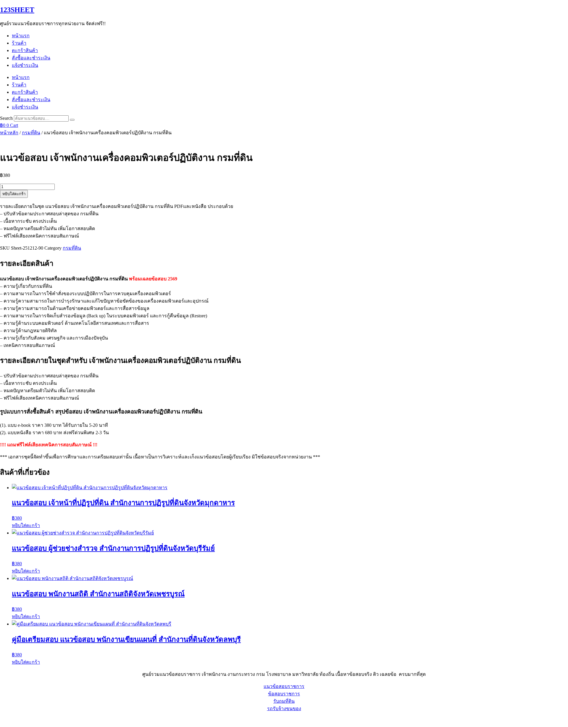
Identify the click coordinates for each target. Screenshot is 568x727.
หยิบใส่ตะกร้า (13, 194)
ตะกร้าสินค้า (25, 50)
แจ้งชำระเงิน (25, 65)
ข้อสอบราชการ (284, 693)
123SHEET (17, 10)
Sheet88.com (12, 719)
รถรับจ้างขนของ (284, 708)
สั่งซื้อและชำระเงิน (31, 57)
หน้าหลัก (9, 132)
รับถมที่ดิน (284, 701)
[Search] (72, 120)
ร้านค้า (19, 43)
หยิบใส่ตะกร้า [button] (26, 525)
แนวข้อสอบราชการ (284, 686)
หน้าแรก (21, 35)
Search (6, 118)
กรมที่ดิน (31, 132)
